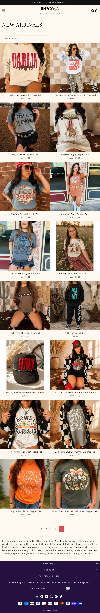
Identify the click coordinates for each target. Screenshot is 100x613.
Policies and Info (49, 576)
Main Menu (49, 564)
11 (55, 529)
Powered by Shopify (50, 611)
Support (49, 570)
